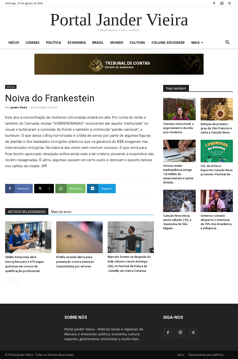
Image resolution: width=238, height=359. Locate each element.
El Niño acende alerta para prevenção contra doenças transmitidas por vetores (75, 261)
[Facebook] (214, 3)
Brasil (98, 42)
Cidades (33, 42)
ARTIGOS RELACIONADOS (27, 212)
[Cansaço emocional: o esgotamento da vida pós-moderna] (179, 109)
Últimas (11, 86)
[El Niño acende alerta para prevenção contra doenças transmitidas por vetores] (79, 237)
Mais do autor (61, 212)
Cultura (137, 42)
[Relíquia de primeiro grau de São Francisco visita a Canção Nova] (217, 109)
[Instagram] (221, 3)
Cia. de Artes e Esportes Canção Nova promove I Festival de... (217, 170)
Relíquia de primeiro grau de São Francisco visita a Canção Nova (216, 128)
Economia (77, 42)
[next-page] (15, 280)
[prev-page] (8, 280)
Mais (195, 42)
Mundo (116, 42)
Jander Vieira (18, 107)
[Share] (229, 3)
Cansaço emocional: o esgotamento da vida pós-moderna (178, 128)
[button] (227, 43)
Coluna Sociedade (168, 42)
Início (13, 42)
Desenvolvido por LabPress (206, 355)
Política (53, 42)
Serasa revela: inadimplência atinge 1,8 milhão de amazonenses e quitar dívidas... (178, 174)
